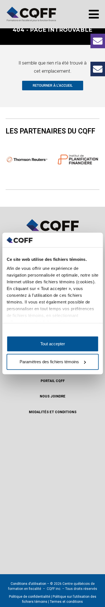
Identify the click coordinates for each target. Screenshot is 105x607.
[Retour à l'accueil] (31, 14)
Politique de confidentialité (29, 597)
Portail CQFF (53, 381)
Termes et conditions (66, 602)
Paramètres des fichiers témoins (49, 361)
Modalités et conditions (52, 412)
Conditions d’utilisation (28, 584)
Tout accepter (52, 343)
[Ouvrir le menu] (93, 14)
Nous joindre (53, 396)
